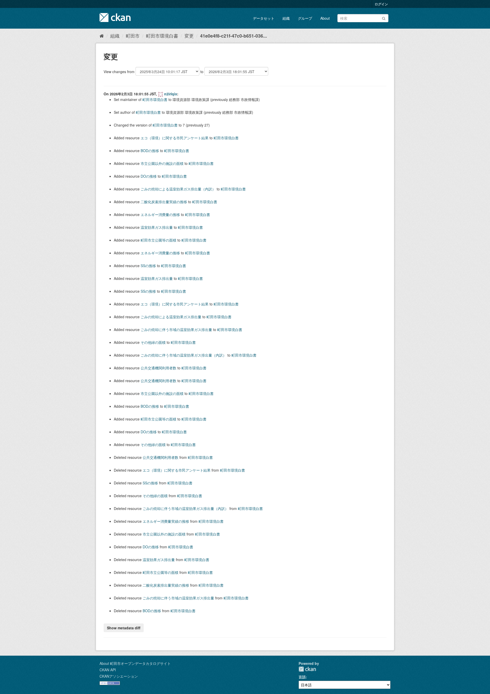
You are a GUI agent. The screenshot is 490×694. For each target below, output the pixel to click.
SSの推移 (148, 265)
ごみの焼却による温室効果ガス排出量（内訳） (178, 188)
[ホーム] (102, 35)
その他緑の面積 (153, 342)
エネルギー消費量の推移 (160, 214)
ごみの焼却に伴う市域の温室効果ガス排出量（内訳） (183, 355)
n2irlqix (170, 93)
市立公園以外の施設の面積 (162, 163)
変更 (189, 35)
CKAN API (108, 669)
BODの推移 (150, 150)
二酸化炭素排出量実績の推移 (164, 201)
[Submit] (384, 18)
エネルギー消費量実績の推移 (166, 521)
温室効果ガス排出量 (157, 227)
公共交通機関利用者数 (158, 367)
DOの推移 (149, 176)
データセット (263, 18)
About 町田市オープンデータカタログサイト (135, 663)
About (325, 18)
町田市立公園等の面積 (158, 240)
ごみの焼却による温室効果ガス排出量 (171, 316)
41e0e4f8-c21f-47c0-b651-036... (233, 35)
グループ (305, 18)
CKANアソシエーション (119, 676)
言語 (302, 676)
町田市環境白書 (162, 35)
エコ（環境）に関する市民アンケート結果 (175, 137)
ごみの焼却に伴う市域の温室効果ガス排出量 (176, 329)
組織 (286, 18)
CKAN (307, 669)
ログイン (381, 4)
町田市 (133, 35)
